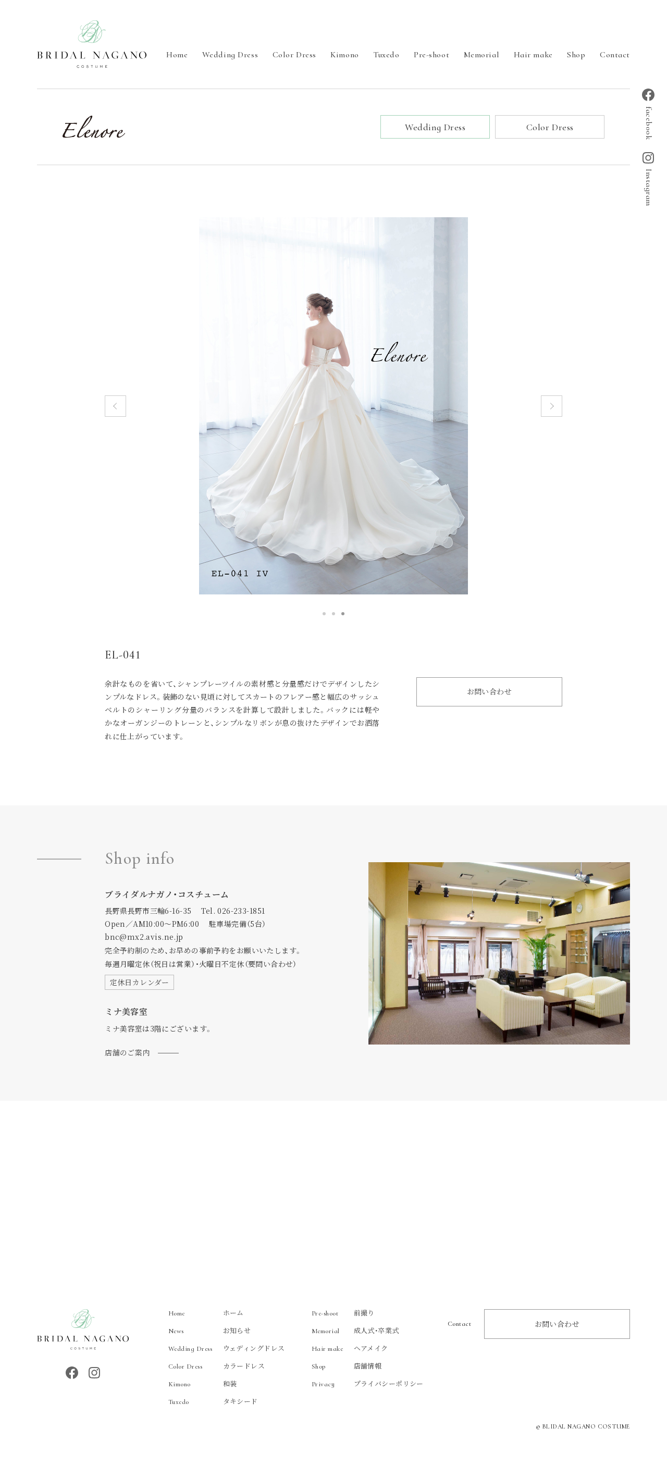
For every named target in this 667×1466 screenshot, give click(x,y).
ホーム (206, 1313)
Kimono (344, 54)
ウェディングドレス (226, 1348)
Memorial (481, 54)
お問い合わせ (489, 691)
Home (177, 54)
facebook (649, 123)
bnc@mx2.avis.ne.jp (144, 936)
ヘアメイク (350, 1348)
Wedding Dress (230, 54)
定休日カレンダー (139, 982)
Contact (615, 54)
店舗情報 (347, 1366)
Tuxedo (386, 54)
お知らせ (209, 1330)
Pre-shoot (431, 54)
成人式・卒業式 (355, 1330)
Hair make (533, 54)
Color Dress (294, 54)
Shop (576, 54)
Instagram (649, 187)
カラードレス (216, 1366)
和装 (202, 1383)
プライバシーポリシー (368, 1383)
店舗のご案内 (127, 1052)
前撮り (343, 1313)
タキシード (213, 1401)
